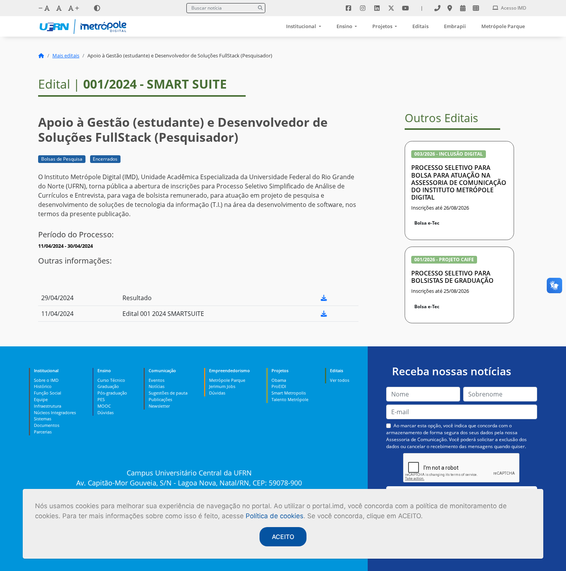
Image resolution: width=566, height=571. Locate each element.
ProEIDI (278, 386)
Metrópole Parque (503, 26)
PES (101, 399)
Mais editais (65, 55)
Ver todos (339, 380)
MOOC (104, 406)
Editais (420, 26)
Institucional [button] (301, 26)
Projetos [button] (383, 26)
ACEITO (283, 537)
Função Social (47, 393)
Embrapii (455, 26)
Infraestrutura (47, 406)
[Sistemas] (476, 8)
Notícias (156, 386)
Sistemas (42, 419)
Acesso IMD (513, 8)
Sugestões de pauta (168, 393)
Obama (278, 380)
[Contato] (437, 8)
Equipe (41, 399)
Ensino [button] (345, 26)
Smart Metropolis (288, 393)
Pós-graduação (112, 393)
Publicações (160, 399)
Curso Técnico (111, 380)
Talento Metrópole (289, 399)
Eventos (156, 380)
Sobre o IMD (46, 380)
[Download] (324, 298)
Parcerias (43, 432)
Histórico (43, 386)
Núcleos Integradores (55, 412)
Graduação (108, 386)
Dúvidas (105, 412)
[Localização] (449, 8)
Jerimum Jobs (222, 386)
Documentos (46, 425)
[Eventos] (463, 8)
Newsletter (159, 406)
